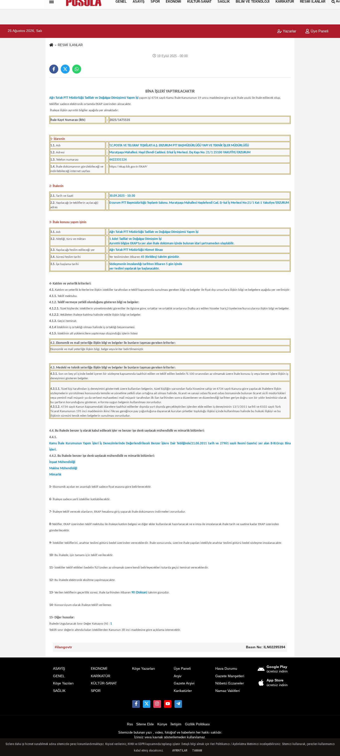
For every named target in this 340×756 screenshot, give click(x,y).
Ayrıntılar (179, 750)
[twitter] (65, 69)
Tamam (197, 750)
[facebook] (53, 69)
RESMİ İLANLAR (70, 45)
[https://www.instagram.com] (157, 704)
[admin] (178, 704)
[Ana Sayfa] (51, 45)
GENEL (59, 676)
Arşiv (177, 676)
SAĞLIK (59, 691)
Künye (162, 724)
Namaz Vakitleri (227, 691)
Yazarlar (289, 31)
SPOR (96, 691)
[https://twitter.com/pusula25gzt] (146, 704)
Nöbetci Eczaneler (229, 683)
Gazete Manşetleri (229, 676)
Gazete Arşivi (184, 683)
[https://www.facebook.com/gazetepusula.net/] (136, 704)
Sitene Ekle (145, 724)
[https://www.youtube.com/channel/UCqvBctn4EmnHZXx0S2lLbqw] (167, 704)
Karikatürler (183, 691)
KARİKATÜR (100, 676)
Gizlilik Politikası (197, 724)
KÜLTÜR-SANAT (104, 683)
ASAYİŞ (59, 668)
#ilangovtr (63, 647)
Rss (130, 724)
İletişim (175, 724)
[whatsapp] (76, 69)
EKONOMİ (99, 668)
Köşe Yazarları (143, 668)
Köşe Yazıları (63, 683)
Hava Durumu (226, 668)
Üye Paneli (319, 31)
